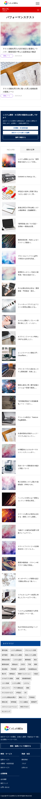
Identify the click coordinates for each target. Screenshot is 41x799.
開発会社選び (6, 659)
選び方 (4, 674)
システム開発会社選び (9, 697)
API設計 (18, 692)
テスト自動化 (24, 702)
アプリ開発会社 (18, 688)
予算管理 (13, 669)
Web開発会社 (32, 669)
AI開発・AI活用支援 (7, 763)
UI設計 (36, 674)
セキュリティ (6, 688)
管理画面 (13, 702)
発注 (35, 659)
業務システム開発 (16, 655)
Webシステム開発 (30, 655)
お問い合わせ (5, 787)
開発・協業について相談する (20, 746)
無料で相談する (20, 137)
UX (25, 692)
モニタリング (6, 711)
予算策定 (32, 697)
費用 (35, 664)
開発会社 (15, 664)
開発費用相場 (26, 678)
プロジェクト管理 (30, 650)
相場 (17, 678)
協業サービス (5, 760)
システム (26, 683)
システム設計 (18, 659)
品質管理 (22, 669)
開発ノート (22, 697)
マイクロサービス (7, 692)
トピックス (11, 149)
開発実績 (25, 760)
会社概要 (3, 779)
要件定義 (4, 650)
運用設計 (12, 674)
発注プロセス (24, 707)
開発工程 (4, 702)
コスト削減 (5, 683)
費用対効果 (5, 664)
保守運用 (4, 655)
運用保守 (34, 702)
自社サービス (5, 767)
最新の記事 (30, 149)
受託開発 (4, 669)
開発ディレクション (24, 674)
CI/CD (23, 664)
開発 (27, 688)
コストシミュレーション (9, 707)
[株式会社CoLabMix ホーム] (14, 728)
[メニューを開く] (37, 3)
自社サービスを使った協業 (20, 133)
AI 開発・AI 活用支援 (20, 128)
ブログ (24, 763)
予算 (29, 664)
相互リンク (4, 783)
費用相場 (28, 659)
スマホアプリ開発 (7, 678)
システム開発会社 (16, 650)
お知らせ (25, 767)
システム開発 (16, 683)
